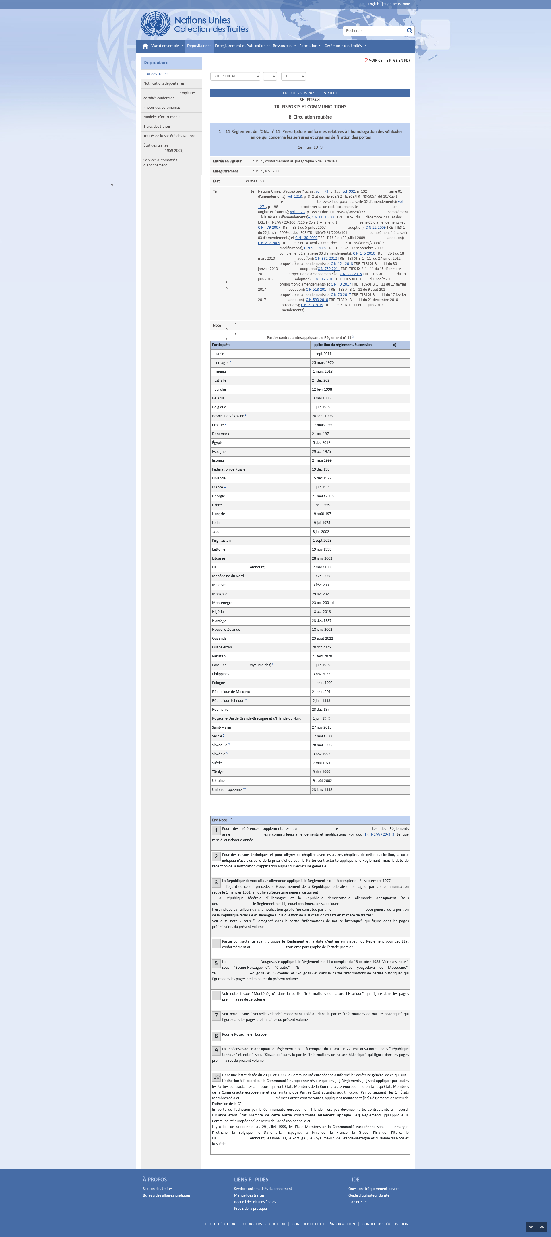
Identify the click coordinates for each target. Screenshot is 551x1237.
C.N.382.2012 (326, 259)
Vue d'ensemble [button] (165, 46)
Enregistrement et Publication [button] (241, 46)
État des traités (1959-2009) (163, 148)
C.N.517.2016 (324, 279)
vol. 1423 (297, 212)
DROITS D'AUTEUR (220, 1224)
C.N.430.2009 (306, 238)
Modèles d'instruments (161, 117)
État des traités (155, 74)
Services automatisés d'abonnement (160, 163)
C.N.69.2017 (341, 284)
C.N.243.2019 (312, 305)
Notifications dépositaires (163, 83)
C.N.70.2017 (341, 295)
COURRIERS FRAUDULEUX (264, 1224)
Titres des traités (156, 127)
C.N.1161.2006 (324, 217)
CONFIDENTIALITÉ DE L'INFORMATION (323, 1224)
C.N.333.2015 (351, 274)
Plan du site (357, 1202)
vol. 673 (322, 191)
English (373, 4)
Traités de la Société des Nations (169, 136)
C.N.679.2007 (269, 228)
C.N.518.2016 (317, 290)
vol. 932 (348, 191)
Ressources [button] (283, 46)
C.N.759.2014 (329, 269)
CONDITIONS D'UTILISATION (385, 1224)
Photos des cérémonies (161, 108)
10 (244, 788)
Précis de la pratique (250, 1209)
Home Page (195, 24)
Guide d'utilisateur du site (368, 1195)
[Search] (410, 31)
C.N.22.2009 (376, 228)
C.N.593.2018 (317, 300)
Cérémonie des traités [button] (344, 46)
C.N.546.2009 (315, 248)
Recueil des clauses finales (255, 1202)
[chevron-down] (531, 1227)
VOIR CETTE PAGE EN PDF (389, 61)
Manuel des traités (249, 1195)
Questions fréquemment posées (373, 1189)
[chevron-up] (542, 1227)
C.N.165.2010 (364, 253)
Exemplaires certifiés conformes (169, 95)
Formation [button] (308, 46)
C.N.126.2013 (342, 264)
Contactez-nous (397, 4)
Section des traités (157, 1189)
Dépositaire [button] (197, 46)
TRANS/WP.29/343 (379, 834)
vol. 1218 (294, 197)
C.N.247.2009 (269, 243)
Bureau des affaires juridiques (166, 1195)
